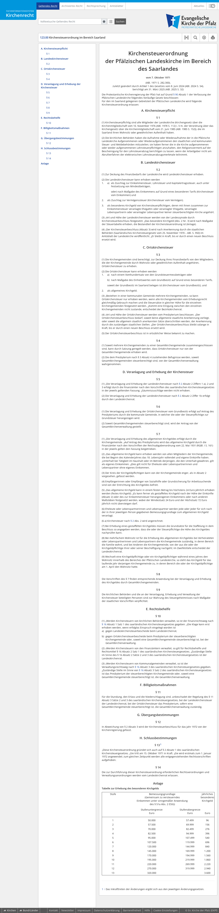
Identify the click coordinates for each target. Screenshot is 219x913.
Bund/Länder (30, 910)
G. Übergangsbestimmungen (57, 138)
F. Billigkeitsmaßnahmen (55, 128)
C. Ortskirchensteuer (53, 68)
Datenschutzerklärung (107, 910)
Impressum (84, 910)
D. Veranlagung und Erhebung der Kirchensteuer (61, 85)
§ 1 (48, 53)
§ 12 (48, 143)
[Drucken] (212, 37)
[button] (212, 6)
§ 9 (48, 112)
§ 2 (48, 63)
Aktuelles (199, 6)
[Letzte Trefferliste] (110, 21)
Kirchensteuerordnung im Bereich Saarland (72, 37)
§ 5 (48, 92)
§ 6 (48, 97)
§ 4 (48, 79)
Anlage (45, 163)
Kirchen (11, 910)
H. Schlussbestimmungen (55, 148)
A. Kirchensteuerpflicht (54, 48)
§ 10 (48, 123)
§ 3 (48, 74)
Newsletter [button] (67, 910)
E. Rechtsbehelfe (50, 117)
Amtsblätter (116, 6)
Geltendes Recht (47, 6)
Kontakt (53, 910)
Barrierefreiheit (132, 910)
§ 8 (48, 107)
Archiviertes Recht (72, 6)
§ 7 (48, 102)
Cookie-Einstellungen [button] (165, 910)
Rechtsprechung (96, 6)
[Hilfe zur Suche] (104, 21)
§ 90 (175, 94)
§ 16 (104, 624)
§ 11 (48, 133)
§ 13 (48, 153)
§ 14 (48, 158)
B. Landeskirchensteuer (54, 58)
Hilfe (147, 910)
